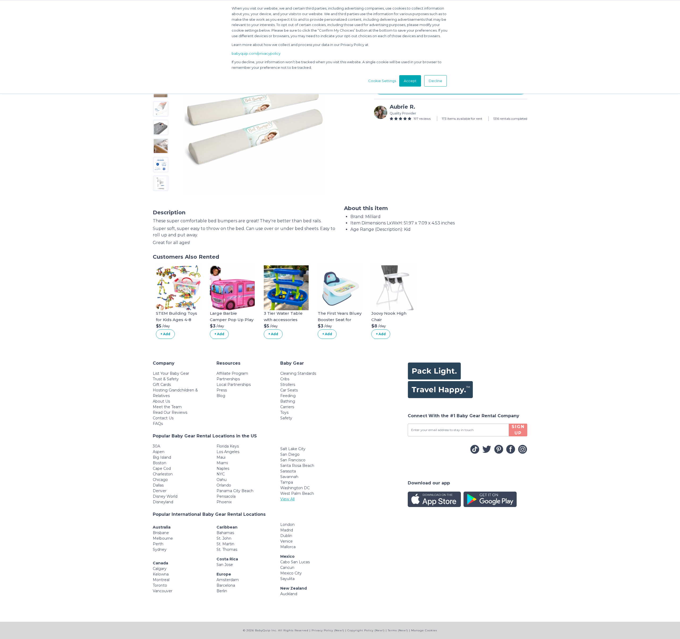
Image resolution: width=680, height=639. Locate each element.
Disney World (165, 496)
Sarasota (288, 471)
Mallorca (288, 546)
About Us (161, 401)
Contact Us (163, 418)
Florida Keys (227, 446)
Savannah (289, 476)
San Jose (224, 564)
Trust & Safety (166, 379)
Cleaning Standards (298, 373)
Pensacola (226, 496)
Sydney (160, 549)
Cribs (284, 379)
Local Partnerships (233, 384)
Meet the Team (167, 406)
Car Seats (289, 390)
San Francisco (292, 460)
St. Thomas (226, 549)
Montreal (161, 579)
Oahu (221, 479)
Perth (158, 544)
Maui (221, 457)
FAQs (158, 423)
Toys (284, 412)
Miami (222, 463)
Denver (160, 490)
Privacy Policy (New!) (328, 630)
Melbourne (163, 538)
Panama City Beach (234, 490)
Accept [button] (410, 81)
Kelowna (161, 574)
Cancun (287, 567)
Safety (286, 418)
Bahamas (225, 532)
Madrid (286, 530)
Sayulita (287, 578)
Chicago (160, 479)
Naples (222, 468)
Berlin (221, 591)
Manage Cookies (424, 630)
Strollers (287, 384)
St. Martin (225, 544)
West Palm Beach (297, 493)
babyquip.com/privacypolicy (256, 53)
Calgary (160, 568)
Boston (159, 463)
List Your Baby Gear (171, 373)
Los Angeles (227, 451)
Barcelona (225, 585)
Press (221, 390)
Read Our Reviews (170, 412)
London (287, 524)
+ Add (165, 334)
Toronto (160, 585)
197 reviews (422, 119)
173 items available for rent (462, 119)
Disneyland (163, 502)
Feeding (288, 395)
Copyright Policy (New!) (366, 630)
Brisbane (161, 532)
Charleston (163, 474)
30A (156, 446)
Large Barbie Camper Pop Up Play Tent (231, 320)
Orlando (223, 485)
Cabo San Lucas (295, 562)
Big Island (162, 457)
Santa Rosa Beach (297, 465)
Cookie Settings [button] (382, 81)
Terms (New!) (398, 630)
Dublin (286, 535)
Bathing (287, 401)
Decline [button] (435, 81)
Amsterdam (227, 579)
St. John (223, 538)
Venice (286, 541)
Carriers (287, 406)
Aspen (158, 451)
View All (287, 499)
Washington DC (295, 487)
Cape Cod (162, 468)
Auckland (288, 593)
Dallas (158, 485)
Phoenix (224, 502)
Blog (220, 395)
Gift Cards (162, 384)
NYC (220, 474)
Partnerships (228, 379)
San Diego (290, 454)
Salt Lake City (292, 448)
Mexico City (291, 573)
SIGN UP (518, 430)
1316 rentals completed (510, 119)
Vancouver (162, 591)
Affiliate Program (232, 373)
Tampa (286, 482)
